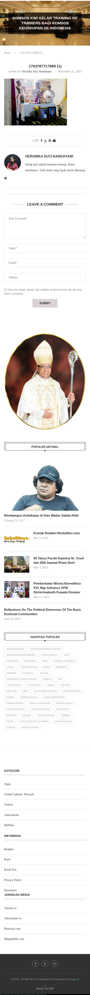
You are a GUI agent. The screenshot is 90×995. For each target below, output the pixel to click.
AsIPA (66, 655)
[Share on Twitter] (45, 141)
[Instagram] (54, 963)
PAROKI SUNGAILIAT (40, 703)
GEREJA (10, 667)
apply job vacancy (9, 994)
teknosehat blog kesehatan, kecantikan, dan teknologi (34, 994)
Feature (8, 804)
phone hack (2, 994)
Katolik (44, 673)
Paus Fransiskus (15, 709)
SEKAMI (27, 715)
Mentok (65, 685)
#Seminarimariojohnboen (20, 655)
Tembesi (65, 715)
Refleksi (11, 715)
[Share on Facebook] (41, 140)
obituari (11, 691)
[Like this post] (36, 140)
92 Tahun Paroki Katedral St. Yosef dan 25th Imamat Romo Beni (58, 560)
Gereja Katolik (29, 667)
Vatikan (10, 727)
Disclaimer (10, 890)
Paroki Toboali (64, 703)
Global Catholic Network (19, 794)
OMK (25, 691)
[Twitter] (45, 963)
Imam (47, 667)
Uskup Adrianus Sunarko (34, 721)
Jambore (11, 673)
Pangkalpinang (72, 691)
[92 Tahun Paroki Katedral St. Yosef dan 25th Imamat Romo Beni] (16, 564)
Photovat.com (12, 928)
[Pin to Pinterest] (50, 140)
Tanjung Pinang (45, 715)
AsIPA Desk (12, 661)
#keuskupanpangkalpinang (45, 649)
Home (7, 52)
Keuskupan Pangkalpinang (21, 679)
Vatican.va (10, 908)
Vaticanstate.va (13, 918)
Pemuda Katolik (41, 709)
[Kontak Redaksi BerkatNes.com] (16, 539)
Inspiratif (61, 667)
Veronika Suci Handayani (36, 71)
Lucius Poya (34, 685)
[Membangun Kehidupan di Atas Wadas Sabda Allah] (45, 484)
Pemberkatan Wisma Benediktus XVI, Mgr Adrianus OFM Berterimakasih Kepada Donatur (57, 588)
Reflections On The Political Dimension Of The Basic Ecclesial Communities (42, 612)
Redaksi (8, 849)
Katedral (28, 673)
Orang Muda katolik (45, 691)
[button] (5, 23)
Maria (51, 685)
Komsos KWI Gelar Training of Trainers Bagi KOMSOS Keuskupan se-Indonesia (45, 23)
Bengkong (30, 661)
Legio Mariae (13, 685)
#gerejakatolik (15, 649)
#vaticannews (49, 655)
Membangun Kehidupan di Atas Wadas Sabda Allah (41, 515)
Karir (7, 859)
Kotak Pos (10, 869)
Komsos (47, 679)
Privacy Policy (13, 880)
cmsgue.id (74, 979)
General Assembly (64, 661)
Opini (7, 784)
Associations (11, 815)
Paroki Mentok (14, 703)
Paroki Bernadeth (54, 697)
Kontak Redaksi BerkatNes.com (56, 533)
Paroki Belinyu (28, 697)
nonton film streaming (18, 994)
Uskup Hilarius (63, 721)
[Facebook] (35, 963)
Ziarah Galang (30, 727)
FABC (45, 661)
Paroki (10, 697)
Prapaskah (62, 709)
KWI (60, 679)
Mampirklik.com (14, 938)
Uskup (9, 721)
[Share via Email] (54, 140)
